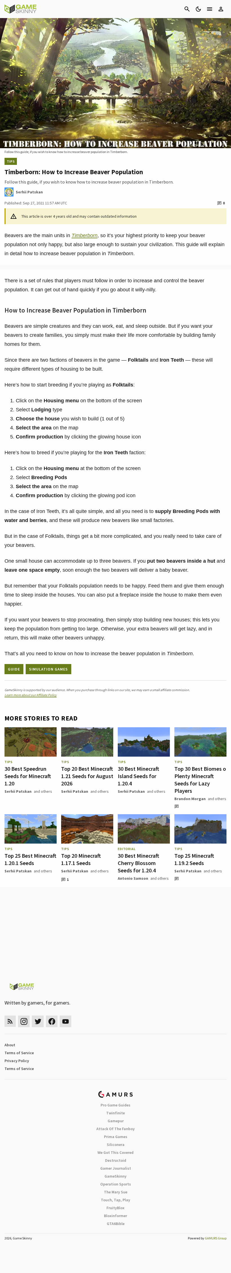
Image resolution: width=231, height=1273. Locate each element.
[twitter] (38, 1021)
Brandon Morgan (190, 798)
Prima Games (115, 1136)
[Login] (220, 9)
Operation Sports (115, 1184)
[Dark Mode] (198, 9)
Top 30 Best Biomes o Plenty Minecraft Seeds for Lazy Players (200, 779)
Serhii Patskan (18, 791)
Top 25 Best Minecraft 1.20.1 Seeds (30, 859)
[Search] (187, 9)
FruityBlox (115, 1207)
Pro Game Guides (115, 1105)
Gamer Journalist (115, 1168)
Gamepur (116, 1120)
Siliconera (116, 1144)
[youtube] (66, 1021)
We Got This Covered (115, 1152)
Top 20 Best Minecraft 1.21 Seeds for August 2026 (87, 776)
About (10, 1044)
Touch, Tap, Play (115, 1199)
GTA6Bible (116, 1223)
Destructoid (115, 1160)
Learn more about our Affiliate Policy (31, 695)
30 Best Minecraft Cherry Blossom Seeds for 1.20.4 (138, 863)
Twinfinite (115, 1112)
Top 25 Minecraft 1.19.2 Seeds (194, 859)
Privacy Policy (17, 1060)
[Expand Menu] (209, 9)
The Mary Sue (115, 1192)
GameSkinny (115, 1176)
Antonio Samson (133, 878)
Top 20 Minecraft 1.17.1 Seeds (81, 859)
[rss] (10, 1021)
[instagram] (24, 1021)
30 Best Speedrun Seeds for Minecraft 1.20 (28, 776)
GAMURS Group (215, 1238)
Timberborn (84, 235)
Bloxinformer (115, 1215)
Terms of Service (19, 1052)
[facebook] (51, 1021)
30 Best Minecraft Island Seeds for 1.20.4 (138, 776)
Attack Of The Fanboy (115, 1128)
